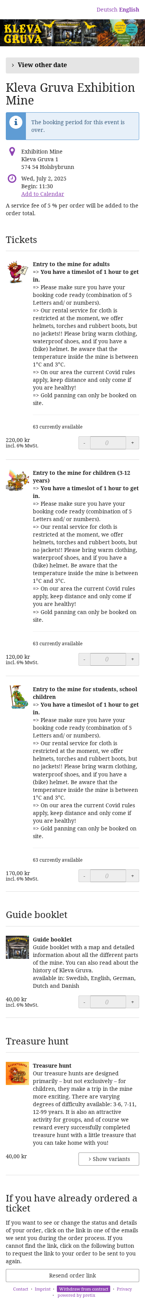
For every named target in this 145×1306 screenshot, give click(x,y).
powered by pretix (76, 1295)
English (129, 9)
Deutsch (107, 9)
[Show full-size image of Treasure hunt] (17, 1073)
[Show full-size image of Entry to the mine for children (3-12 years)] (17, 480)
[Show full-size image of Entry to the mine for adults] (17, 271)
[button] (72, 65)
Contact (20, 1289)
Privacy (124, 1289)
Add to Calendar (42, 193)
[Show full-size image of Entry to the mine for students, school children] (17, 697)
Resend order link (72, 1275)
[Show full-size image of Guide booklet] (17, 947)
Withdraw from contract (83, 1289)
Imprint (43, 1289)
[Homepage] (72, 32)
